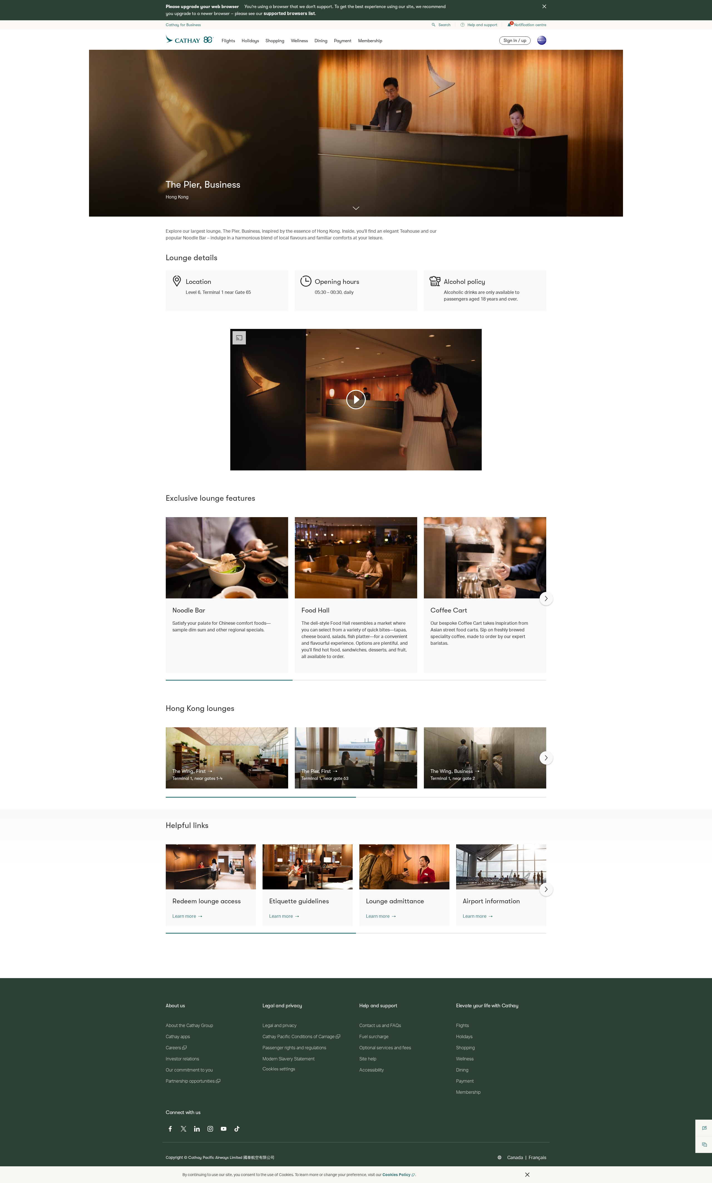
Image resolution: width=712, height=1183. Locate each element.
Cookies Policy (396, 1174)
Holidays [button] (250, 40)
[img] (544, 6)
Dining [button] (321, 40)
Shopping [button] (275, 40)
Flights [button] (228, 40)
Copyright (174, 1157)
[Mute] (241, 465)
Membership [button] (370, 40)
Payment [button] (343, 40)
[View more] (356, 209)
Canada (515, 1157)
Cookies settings (279, 1069)
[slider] (233, 459)
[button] (192, 771)
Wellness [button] (299, 40)
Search (445, 25)
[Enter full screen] (476, 465)
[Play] (356, 399)
